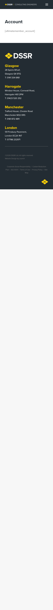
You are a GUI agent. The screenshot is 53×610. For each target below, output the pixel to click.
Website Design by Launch (15, 158)
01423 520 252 (14, 98)
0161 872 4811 (13, 118)
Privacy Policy (37, 169)
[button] (46, 4)
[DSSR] (21, 4)
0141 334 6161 (13, 77)
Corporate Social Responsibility (18, 166)
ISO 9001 (14, 169)
